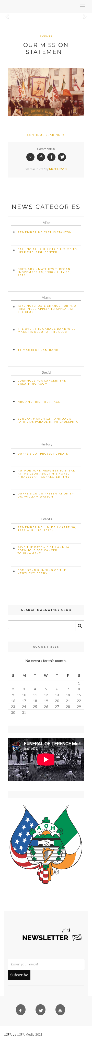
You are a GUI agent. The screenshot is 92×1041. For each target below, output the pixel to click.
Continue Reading (44, 134)
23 (13, 706)
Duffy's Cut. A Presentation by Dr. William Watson (46, 495)
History (46, 444)
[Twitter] (41, 1010)
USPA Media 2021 (29, 1034)
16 (13, 701)
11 (35, 695)
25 (35, 706)
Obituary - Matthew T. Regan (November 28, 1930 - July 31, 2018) (44, 272)
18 (35, 701)
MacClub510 (57, 169)
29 (79, 706)
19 (46, 701)
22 (79, 701)
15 (79, 695)
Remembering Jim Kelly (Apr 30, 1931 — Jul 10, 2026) (47, 529)
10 (24, 695)
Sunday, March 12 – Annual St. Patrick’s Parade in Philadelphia (48, 420)
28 (68, 706)
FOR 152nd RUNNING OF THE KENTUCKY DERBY (42, 572)
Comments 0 (46, 149)
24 (24, 706)
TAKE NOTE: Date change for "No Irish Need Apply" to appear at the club (47, 308)
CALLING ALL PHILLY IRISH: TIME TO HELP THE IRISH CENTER (47, 250)
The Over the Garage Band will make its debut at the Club (46, 330)
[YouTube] (61, 1010)
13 (57, 695)
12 (46, 695)
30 (13, 712)
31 (24, 712)
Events (46, 36)
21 (68, 701)
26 (46, 706)
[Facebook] (22, 1010)
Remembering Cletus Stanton (45, 232)
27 (57, 706)
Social (46, 372)
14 (68, 695)
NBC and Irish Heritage (39, 401)
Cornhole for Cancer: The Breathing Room (42, 382)
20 (57, 701)
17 (24, 701)
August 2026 (46, 646)
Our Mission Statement (46, 48)
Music (46, 297)
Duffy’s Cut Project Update (43, 453)
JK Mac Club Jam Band (38, 349)
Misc (46, 222)
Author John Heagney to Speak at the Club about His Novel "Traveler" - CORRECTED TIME (46, 473)
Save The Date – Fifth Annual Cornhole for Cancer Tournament (44, 550)
